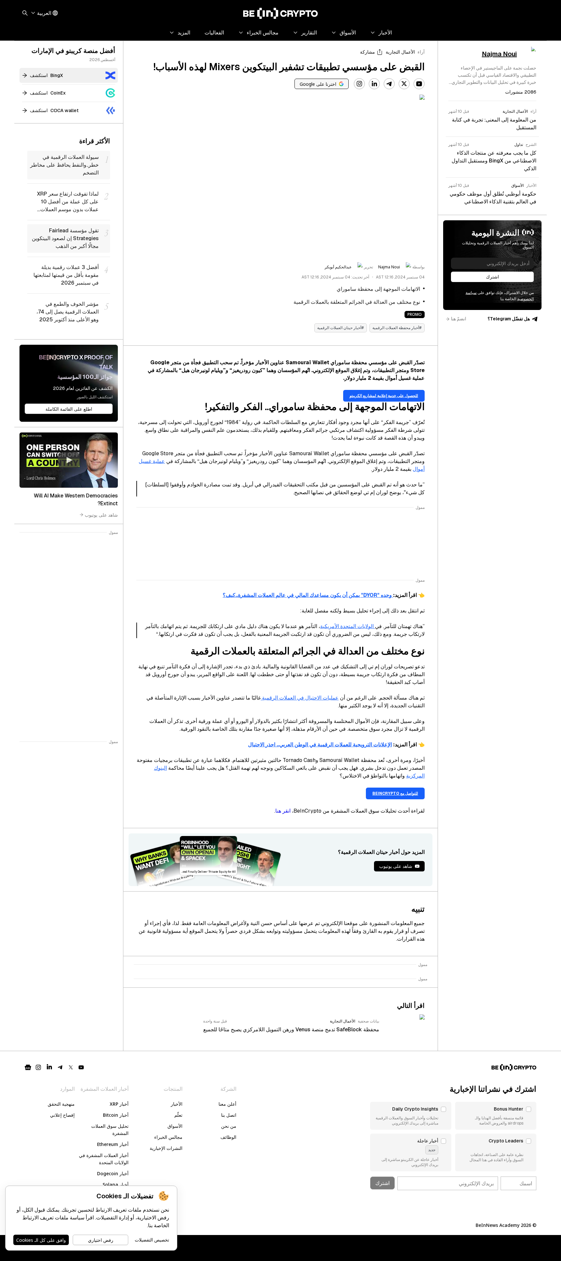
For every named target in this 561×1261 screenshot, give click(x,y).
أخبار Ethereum (113, 1144)
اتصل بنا (228, 1115)
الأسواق (175, 1126)
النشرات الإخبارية (166, 1148)
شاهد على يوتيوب (101, 514)
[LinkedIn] (374, 83)
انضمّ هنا (458, 319)
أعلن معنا (227, 1104)
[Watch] (68, 460)
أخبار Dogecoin (113, 1173)
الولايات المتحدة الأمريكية (347, 626)
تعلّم (178, 1115)
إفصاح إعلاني (62, 1115)
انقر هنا (283, 810)
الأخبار (176, 1104)
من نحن (228, 1126)
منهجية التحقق (61, 1104)
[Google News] (28, 1067)
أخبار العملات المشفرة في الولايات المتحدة (104, 1158)
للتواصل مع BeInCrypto (395, 793)
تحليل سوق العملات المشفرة (110, 1129)
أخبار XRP (119, 1104)
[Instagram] (359, 83)
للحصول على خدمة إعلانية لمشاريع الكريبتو (384, 395)
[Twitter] (404, 83)
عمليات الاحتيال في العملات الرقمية (300, 697)
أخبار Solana (116, 1184)
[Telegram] (389, 83)
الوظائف (228, 1137)
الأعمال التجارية (400, 52)
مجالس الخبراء (168, 1137)
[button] (495, 1116)
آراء (421, 52)
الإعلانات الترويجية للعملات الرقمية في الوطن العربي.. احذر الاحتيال (320, 744)
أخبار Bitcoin (116, 1115)
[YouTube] (419, 83)
